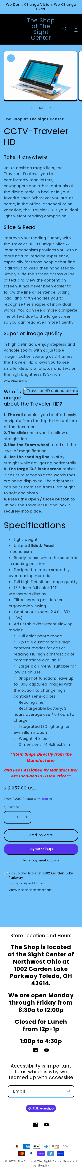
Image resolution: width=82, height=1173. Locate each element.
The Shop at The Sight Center (40, 1161)
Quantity (11, 807)
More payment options (41, 860)
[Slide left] (31, 108)
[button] (6, 29)
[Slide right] (51, 108)
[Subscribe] (68, 1091)
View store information (30, 889)
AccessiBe (61, 1077)
